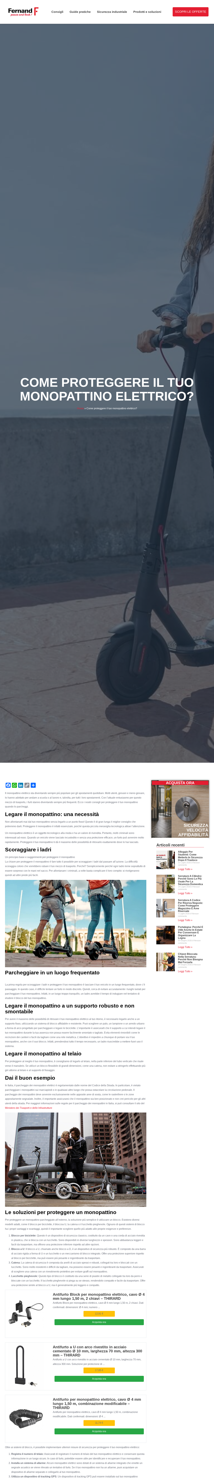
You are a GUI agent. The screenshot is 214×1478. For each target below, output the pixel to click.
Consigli (57, 11)
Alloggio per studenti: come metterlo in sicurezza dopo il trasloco (190, 855)
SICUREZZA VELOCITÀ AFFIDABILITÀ (193, 830)
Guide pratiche (80, 11)
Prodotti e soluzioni (147, 11)
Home (80, 408)
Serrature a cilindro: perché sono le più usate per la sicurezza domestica (190, 880)
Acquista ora (99, 1322)
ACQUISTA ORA (180, 783)
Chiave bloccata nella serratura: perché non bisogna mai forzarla (190, 958)
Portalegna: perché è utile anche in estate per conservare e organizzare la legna (190, 932)
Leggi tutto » (185, 869)
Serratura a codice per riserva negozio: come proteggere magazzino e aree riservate (190, 905)
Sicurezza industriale (112, 11)
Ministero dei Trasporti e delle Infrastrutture (28, 1108)
